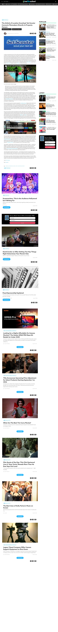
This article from (12, 148)
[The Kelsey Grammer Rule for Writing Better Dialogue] (42, 57)
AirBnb (18, 63)
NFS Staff (10, 298)
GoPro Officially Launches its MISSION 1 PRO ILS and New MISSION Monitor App (19, 590)
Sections (6, 1)
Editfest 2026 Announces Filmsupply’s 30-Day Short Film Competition (51, 50)
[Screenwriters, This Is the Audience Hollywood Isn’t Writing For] (20, 183)
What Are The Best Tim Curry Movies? (17, 423)
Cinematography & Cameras (24, 4)
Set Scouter (8, 160)
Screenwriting (15, 4)
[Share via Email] (33, 33)
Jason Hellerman (7, 257)
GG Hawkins (6, 298)
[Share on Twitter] (32, 33)
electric (21, 114)
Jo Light (5, 205)
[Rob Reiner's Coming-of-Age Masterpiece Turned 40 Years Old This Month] (42, 114)
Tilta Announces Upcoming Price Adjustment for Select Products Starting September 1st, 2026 (19, 380)
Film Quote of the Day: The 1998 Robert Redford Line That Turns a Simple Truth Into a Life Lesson (51, 43)
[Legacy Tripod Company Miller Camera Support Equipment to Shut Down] (20, 532)
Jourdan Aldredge (7, 343)
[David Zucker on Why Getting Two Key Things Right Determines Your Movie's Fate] (20, 236)
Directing (8, 4)
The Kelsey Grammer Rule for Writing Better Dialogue (50, 57)
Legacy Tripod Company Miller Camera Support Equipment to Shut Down (17, 548)
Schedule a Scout (23, 103)
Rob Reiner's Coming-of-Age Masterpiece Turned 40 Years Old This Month (51, 113)
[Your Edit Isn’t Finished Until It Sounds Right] (42, 129)
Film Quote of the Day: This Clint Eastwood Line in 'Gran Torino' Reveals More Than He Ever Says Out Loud (19, 464)
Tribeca (6, 162)
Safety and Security (7, 139)
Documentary (32, 4)
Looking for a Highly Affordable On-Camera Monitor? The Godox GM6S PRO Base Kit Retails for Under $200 (19, 335)
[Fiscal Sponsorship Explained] (20, 277)
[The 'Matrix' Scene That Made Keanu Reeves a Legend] (42, 98)
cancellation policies (9, 98)
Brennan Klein (49, 116)
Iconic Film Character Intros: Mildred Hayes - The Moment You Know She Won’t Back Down (50, 122)
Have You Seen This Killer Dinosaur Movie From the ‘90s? (50, 105)
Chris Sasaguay (49, 108)
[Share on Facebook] (30, 33)
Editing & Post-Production (41, 4)
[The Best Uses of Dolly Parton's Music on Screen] (20, 491)
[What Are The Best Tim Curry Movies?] (20, 408)
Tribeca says (8, 63)
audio (25, 114)
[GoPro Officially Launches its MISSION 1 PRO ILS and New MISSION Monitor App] (20, 574)
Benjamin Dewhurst (11, 33)
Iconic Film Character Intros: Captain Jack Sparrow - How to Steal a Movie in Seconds (51, 35)
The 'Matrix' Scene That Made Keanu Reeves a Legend (51, 98)
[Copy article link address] (35, 33)
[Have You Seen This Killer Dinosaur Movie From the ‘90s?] (42, 106)
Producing (55, 4)
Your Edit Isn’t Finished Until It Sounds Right (51, 129)
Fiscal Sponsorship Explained (13, 293)
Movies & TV (49, 4)
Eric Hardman (49, 37)
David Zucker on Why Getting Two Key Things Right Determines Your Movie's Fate (19, 253)
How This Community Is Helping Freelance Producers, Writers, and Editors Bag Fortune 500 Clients (51, 28)
